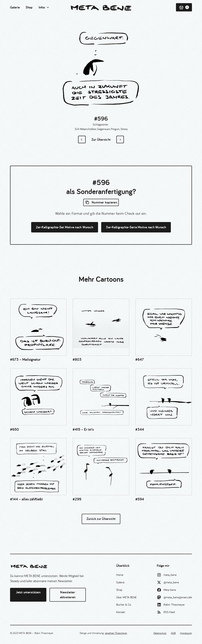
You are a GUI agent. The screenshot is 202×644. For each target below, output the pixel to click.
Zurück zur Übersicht (101, 519)
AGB (173, 633)
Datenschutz (159, 633)
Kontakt (120, 612)
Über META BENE (126, 597)
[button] (44, 8)
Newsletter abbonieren (68, 594)
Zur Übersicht (101, 139)
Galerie (15, 7)
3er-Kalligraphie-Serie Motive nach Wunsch (136, 227)
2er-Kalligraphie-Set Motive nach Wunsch (64, 227)
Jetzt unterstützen (28, 592)
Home (119, 575)
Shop (29, 7)
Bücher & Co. (123, 604)
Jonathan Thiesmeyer (116, 633)
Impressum (186, 633)
